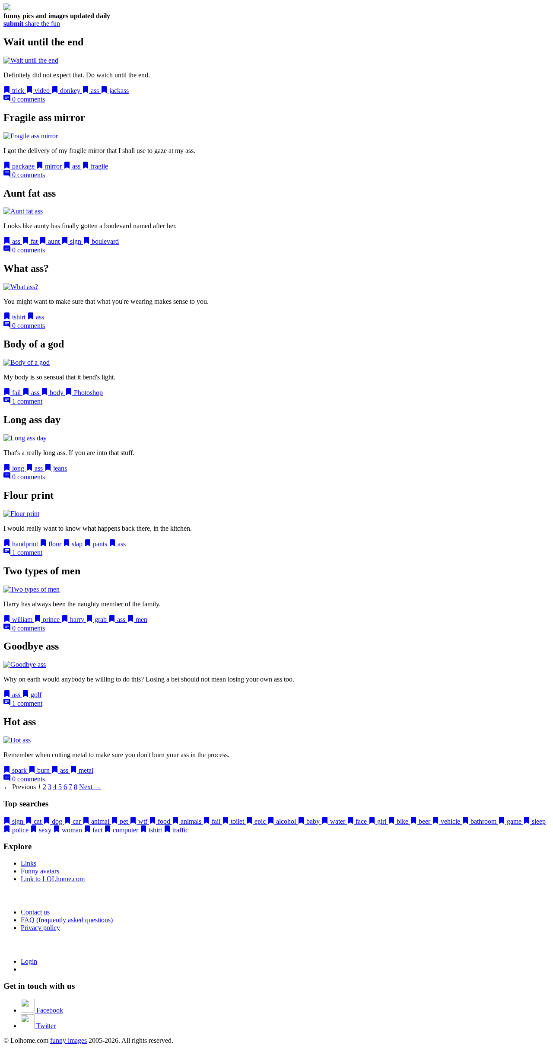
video (42, 90)
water (337, 821)
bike (402, 821)
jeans (59, 468)
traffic (179, 830)
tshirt (18, 317)
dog (57, 821)
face (361, 821)
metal (85, 770)
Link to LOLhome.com (53, 878)
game (514, 821)
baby (313, 821)
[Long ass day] (25, 438)
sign (75, 241)
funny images (68, 1040)
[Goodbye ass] (24, 664)
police (20, 830)
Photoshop (87, 392)
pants (100, 544)
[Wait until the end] (30, 60)
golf (35, 694)
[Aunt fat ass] (23, 211)
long (18, 468)
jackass (118, 90)
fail (16, 392)
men (140, 619)
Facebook (49, 1010)
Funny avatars (40, 871)
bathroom (483, 821)
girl (381, 821)
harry (77, 619)
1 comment (26, 401)
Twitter (45, 1025)
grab (100, 619)
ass (95, 90)
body (56, 392)
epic (260, 821)
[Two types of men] (31, 589)
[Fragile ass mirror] (30, 136)
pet (124, 821)
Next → (90, 786)
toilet (237, 821)
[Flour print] (21, 513)
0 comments (27, 99)
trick (18, 90)
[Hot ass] (17, 740)
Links (28, 863)
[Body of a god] (26, 362)
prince (51, 619)
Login (29, 961)
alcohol (286, 821)
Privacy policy (40, 927)
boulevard (104, 241)
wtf (143, 821)
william (22, 619)
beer (424, 821)
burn (43, 770)
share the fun (31, 23)
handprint (25, 544)
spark (19, 770)
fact (97, 830)
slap (77, 544)
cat (37, 821)
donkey (70, 90)
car (77, 821)
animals (191, 821)
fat (34, 241)
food (164, 821)
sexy (45, 830)
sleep (538, 821)
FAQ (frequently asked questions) (67, 920)
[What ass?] (20, 286)
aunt (53, 241)
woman (72, 830)
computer (125, 830)
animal (100, 821)
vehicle (450, 821)
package (23, 166)
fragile (98, 166)
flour (55, 544)
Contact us (35, 912)
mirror (53, 166)
